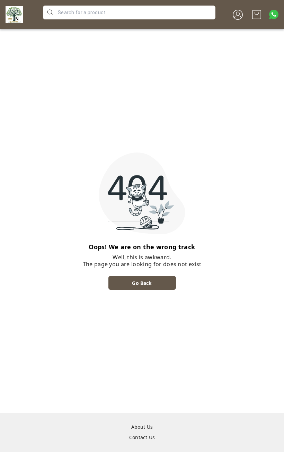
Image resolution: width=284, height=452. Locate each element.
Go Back (142, 283)
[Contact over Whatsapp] (273, 14)
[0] (256, 14)
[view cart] (256, 14)
